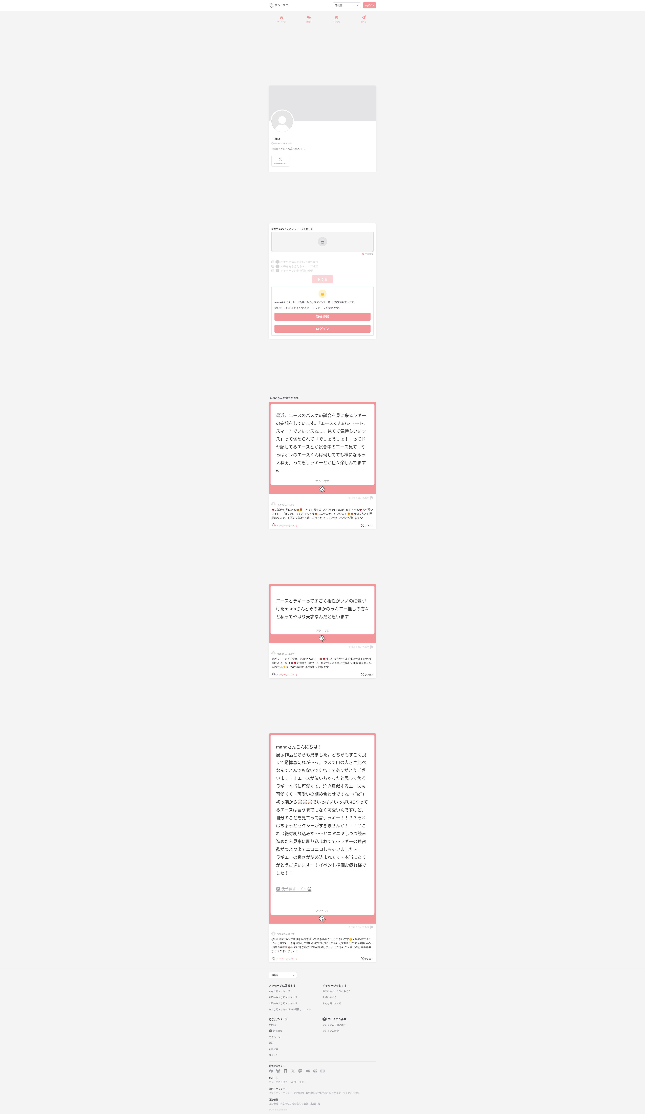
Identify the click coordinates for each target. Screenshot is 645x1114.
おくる (322, 279)
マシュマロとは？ (278, 1082)
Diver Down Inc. (279, 1109)
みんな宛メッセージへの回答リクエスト (290, 1009)
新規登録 (322, 317)
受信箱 (272, 1024)
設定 (271, 1042)
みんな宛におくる (331, 1003)
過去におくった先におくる (336, 991)
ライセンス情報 (351, 1092)
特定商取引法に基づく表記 (294, 1103)
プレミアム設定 (330, 1030)
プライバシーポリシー (280, 1092)
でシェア (369, 525)
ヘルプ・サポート (299, 1082)
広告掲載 (315, 1103)
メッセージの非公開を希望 (295, 270)
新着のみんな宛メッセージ (283, 997)
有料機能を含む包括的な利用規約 (323, 1092)
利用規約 (299, 1092)
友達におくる (329, 997)
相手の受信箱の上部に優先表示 (297, 262)
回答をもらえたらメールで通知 (297, 266)
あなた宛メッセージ (279, 991)
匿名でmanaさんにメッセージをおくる (292, 228)
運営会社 (273, 1103)
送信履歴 (276, 1030)
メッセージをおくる (286, 525)
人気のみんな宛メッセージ (283, 1003)
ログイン (369, 5)
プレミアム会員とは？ (334, 1024)
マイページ (275, 1036)
